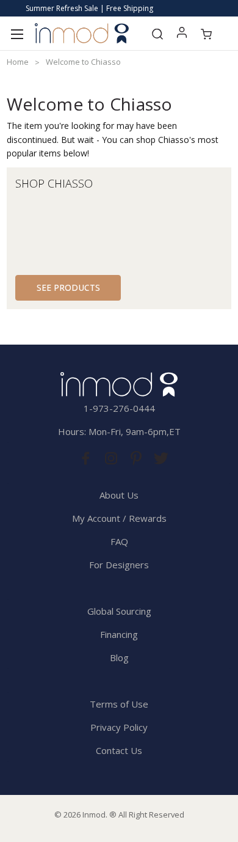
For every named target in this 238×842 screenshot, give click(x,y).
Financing (119, 634)
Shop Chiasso (54, 183)
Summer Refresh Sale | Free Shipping (89, 8)
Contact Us (119, 750)
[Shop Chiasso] (176, 222)
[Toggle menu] (17, 33)
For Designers (119, 564)
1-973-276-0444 (119, 408)
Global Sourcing (119, 611)
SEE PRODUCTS (68, 287)
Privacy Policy (119, 727)
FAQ (119, 541)
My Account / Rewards (119, 518)
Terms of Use (119, 704)
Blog (119, 657)
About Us (119, 495)
